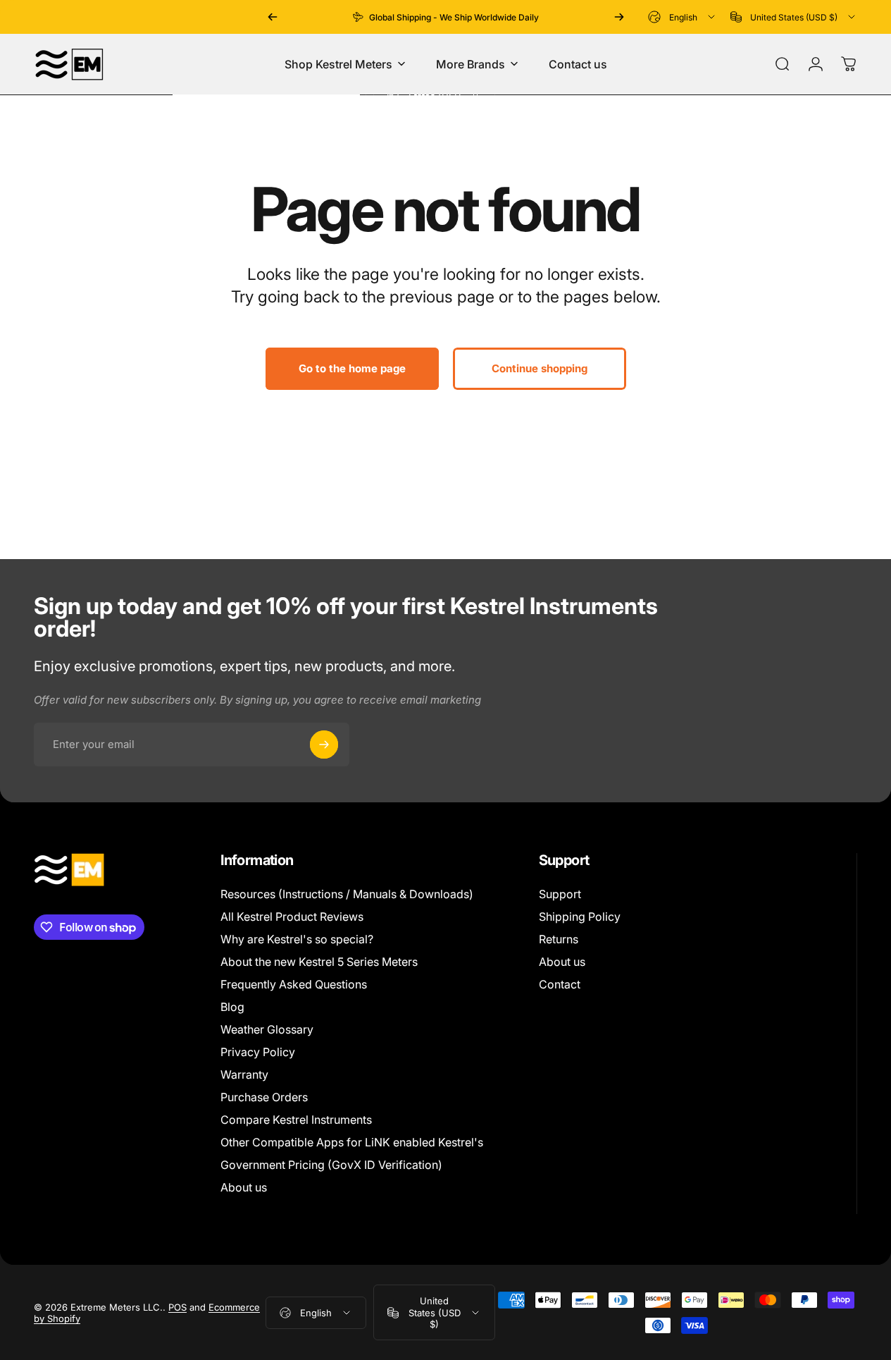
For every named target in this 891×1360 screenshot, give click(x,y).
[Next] (619, 17)
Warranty (244, 1074)
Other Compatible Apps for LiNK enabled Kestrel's (351, 1142)
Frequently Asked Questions (293, 984)
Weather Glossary (266, 1029)
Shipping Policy (580, 916)
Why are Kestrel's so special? (296, 939)
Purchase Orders (264, 1097)
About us (243, 1187)
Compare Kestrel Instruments (296, 1120)
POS (177, 1307)
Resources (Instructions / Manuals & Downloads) (346, 894)
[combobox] (682, 17)
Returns (558, 939)
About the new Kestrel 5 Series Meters (319, 962)
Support (560, 894)
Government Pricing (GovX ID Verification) (331, 1165)
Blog (232, 1007)
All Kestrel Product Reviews (291, 916)
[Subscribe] (324, 744)
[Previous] (272, 17)
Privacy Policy (257, 1052)
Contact (559, 984)
